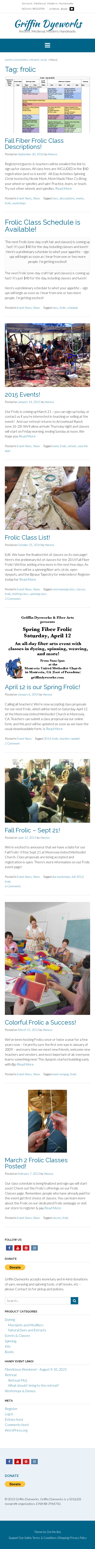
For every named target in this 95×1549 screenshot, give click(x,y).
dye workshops (61, 876)
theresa (52, 154)
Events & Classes (17, 1336)
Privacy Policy (78, 1537)
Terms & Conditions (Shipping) (51, 1537)
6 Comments (13, 886)
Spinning (10, 1341)
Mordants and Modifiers (26, 1325)
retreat (72, 446)
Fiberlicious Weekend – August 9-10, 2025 (36, 1369)
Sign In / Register (33, 8)
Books (9, 1352)
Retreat (11, 1375)
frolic (8, 203)
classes (80, 589)
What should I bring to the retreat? (33, 1385)
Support (13, 1537)
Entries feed (14, 1419)
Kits (8, 1346)
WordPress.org (16, 1430)
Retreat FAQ (17, 1380)
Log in (9, 1414)
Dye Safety (25, 1537)
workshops (19, 203)
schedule (72, 307)
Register (11, 1409)
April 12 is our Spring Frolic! (42, 687)
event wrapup (60, 1074)
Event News (24, 198)
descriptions (67, 198)
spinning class (38, 594)
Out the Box (54, 1532)
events (80, 198)
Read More (63, 188)
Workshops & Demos (20, 1391)
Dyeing (10, 1319)
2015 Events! (22, 394)
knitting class (20, 594)
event (55, 446)
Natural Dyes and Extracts (27, 1330)
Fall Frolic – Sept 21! (32, 830)
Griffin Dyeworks (47, 23)
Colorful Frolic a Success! (40, 1022)
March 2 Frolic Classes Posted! (36, 1163)
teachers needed (70, 738)
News (36, 198)
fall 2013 (77, 876)
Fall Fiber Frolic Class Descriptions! (34, 143)
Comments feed (16, 1425)
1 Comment (12, 743)
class (55, 198)
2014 (47, 738)
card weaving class (63, 589)
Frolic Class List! (27, 537)
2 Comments (13, 598)
